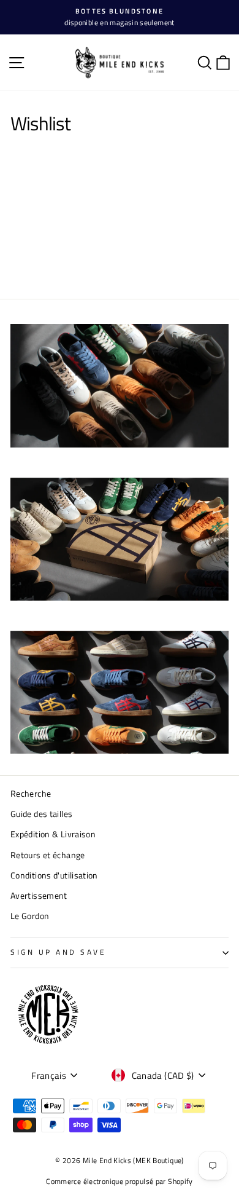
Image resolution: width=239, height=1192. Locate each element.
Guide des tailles (41, 814)
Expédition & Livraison (53, 834)
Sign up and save (58, 952)
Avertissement (38, 896)
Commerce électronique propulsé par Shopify (119, 1181)
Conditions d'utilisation (54, 875)
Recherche (30, 793)
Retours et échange (47, 855)
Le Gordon (29, 916)
